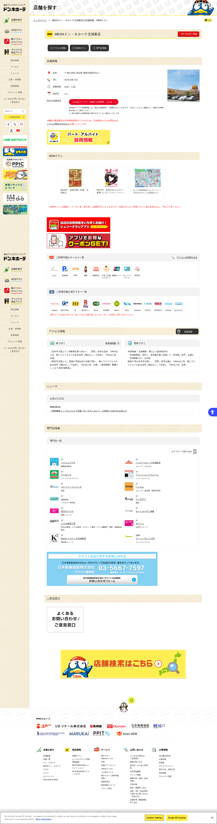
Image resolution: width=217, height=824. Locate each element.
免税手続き (105, 782)
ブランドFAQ (106, 788)
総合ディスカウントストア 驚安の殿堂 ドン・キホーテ (15, 7)
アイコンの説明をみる (187, 257)
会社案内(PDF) (165, 756)
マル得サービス (107, 772)
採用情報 (15, 86)
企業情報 (163, 749)
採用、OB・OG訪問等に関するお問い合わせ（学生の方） (139, 793)
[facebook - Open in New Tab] (8, 125)
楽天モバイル (67, 511)
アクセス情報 (59, 48)
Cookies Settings (154, 818)
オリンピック (48, 776)
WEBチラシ (80, 48)
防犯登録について (108, 785)
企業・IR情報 (15, 79)
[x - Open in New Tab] (15, 125)
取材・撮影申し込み (138, 788)
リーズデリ (141, 499)
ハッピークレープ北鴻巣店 (148, 462)
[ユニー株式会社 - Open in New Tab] (44, 728)
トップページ (39, 20)
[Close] (212, 817)
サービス (15, 66)
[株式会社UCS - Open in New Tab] (127, 735)
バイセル (140, 487)
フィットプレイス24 (145, 538)
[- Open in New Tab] (78, 230)
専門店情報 (101, 48)
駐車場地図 (111, 343)
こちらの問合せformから (58, 124)
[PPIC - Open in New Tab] (15, 166)
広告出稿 (133, 784)
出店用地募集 (135, 771)
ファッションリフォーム (147, 475)
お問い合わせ (136, 749)
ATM (103, 762)
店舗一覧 (46, 759)
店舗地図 (188, 332)
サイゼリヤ (66, 475)
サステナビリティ (166, 766)
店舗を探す (123, 664)
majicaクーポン (107, 769)
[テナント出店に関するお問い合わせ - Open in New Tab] (102, 584)
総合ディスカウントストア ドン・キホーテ (15, 256)
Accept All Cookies (177, 818)
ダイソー (140, 523)
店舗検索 (46, 756)
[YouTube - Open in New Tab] (18, 131)
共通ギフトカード (108, 765)
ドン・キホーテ (49, 763)
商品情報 (15, 60)
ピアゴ (46, 773)
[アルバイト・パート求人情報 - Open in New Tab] (78, 137)
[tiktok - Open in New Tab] (11, 131)
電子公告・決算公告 (167, 769)
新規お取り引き (136, 762)
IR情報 (161, 763)
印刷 (209, 20)
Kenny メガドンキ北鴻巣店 (73, 538)
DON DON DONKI (50, 780)
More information (44, 819)
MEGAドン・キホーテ (52, 766)
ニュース (15, 73)
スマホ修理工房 (68, 523)
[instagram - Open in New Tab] (21, 125)
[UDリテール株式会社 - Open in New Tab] (71, 728)
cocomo (64, 499)
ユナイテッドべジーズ (71, 487)
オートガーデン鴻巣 (145, 511)
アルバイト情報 (15, 92)
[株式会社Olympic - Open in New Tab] (116, 728)
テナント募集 (135, 775)
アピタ (46, 769)
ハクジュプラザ (68, 462)
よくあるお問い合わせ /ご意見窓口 (15, 100)
